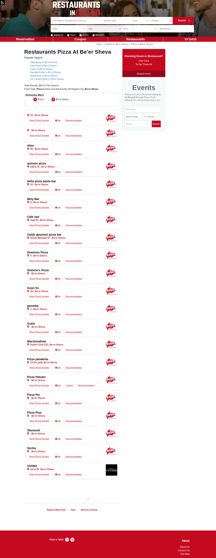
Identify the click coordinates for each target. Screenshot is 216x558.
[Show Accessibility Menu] (2, 2)
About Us (185, 547)
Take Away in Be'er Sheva (43, 62)
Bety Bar (33, 199)
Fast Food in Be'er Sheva (43, 65)
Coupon (70, 385)
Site (59, 120)
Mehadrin (100, 35)
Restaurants (135, 39)
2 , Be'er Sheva (38, 309)
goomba (32, 305)
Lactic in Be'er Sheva (41, 69)
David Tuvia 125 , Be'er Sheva (46, 344)
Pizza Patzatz (36, 377)
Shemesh (33, 430)
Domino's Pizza (38, 270)
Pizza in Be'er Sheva (142, 44)
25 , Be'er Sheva (39, 184)
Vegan (73, 35)
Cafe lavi (33, 216)
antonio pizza (36, 163)
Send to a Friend (89, 509)
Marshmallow (36, 341)
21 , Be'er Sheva (39, 115)
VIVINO (32, 466)
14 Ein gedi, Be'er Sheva (43, 362)
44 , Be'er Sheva (39, 291)
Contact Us (184, 550)
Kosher (85, 35)
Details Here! (144, 74)
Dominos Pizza (37, 252)
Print (73, 509)
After (30, 145)
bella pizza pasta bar (41, 181)
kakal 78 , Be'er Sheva (42, 166)
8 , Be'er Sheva (38, 202)
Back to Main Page (56, 509)
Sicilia (31, 448)
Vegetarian (59, 35)
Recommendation (74, 120)
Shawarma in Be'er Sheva (43, 75)
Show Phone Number (39, 120)
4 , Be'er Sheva (38, 255)
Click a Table (57, 539)
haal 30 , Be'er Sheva (41, 220)
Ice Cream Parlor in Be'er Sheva (47, 79)
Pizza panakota (37, 359)
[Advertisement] (14, 88)
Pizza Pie (33, 394)
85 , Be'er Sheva (39, 149)
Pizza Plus (34, 412)
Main (99, 44)
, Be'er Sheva (37, 130)
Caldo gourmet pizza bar (44, 234)
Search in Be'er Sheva (116, 44)
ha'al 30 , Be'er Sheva (42, 469)
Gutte (31, 323)
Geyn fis (33, 288)
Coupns (80, 39)
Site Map (185, 554)
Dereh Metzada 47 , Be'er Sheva (47, 238)
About (186, 540)
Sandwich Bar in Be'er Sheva (45, 72)
